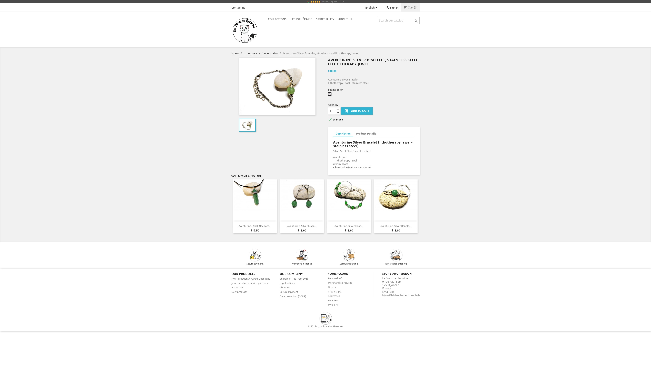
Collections (277, 19)
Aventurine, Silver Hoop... (348, 226)
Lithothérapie (301, 19)
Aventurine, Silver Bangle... (395, 226)
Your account (339, 274)
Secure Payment (289, 291)
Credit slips (334, 291)
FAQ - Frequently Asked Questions (250, 278)
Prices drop (237, 287)
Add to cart (357, 111)
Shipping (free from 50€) (294, 278)
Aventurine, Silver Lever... (301, 226)
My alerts (333, 304)
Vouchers (333, 300)
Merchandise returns (340, 282)
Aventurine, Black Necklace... (255, 226)
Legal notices (287, 283)
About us (345, 19)
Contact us (238, 7)
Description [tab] (343, 133)
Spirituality (325, 19)
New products (239, 291)
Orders (332, 287)
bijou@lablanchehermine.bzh (401, 295)
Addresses (334, 296)
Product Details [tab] (366, 133)
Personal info (335, 278)
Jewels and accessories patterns (249, 283)
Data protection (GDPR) (293, 296)
